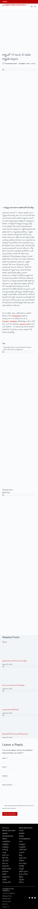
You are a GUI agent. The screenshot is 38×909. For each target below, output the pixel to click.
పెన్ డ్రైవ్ (21, 868)
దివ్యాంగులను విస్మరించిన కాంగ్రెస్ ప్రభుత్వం (13, 685)
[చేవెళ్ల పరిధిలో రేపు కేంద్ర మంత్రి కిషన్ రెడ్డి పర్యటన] (19, 723)
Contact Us (5, 907)
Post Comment (10, 813)
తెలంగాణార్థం (23, 863)
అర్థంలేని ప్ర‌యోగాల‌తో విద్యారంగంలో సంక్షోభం (14, 660)
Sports (4, 838)
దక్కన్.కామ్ (5, 865)
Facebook (13, 321)
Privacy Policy (6, 901)
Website (4, 775)
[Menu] (31, 6)
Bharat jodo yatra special (8, 832)
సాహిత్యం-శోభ (6, 882)
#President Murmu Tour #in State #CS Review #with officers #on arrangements (17, 348)
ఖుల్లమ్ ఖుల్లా (22, 857)
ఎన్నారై (4, 852)
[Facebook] (29, 897)
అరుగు (21, 841)
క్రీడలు (21, 855)
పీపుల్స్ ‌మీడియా (6, 868)
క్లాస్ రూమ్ (5, 857)
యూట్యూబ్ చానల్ (24, 324)
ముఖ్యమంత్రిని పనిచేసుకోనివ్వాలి (10, 709)
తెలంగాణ (33, 63)
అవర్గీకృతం (5, 844)
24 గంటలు (5, 827)
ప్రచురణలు (5, 871)
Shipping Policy (7, 896)
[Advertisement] (19, 29)
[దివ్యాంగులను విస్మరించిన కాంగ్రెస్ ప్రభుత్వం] (19, 674)
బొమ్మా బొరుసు (23, 874)
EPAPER (5, 2)
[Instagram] (35, 897)
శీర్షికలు (21, 876)
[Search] (35, 6)
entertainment (7, 836)
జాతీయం (21, 860)
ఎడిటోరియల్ (22, 849)
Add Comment (7, 784)
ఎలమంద (21, 852)
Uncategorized (24, 838)
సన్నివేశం (21, 879)
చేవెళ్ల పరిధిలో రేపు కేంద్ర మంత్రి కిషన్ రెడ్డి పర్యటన (15, 733)
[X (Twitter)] (32, 897)
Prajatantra (16, 315)
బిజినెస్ (4, 874)
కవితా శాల (5, 855)
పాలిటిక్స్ (21, 865)
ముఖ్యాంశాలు (6, 876)
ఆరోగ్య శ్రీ (5, 849)
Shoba (21, 836)
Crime (21, 830)
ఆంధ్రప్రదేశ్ (22, 846)
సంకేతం (4, 879)
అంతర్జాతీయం (6, 841)
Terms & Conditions (8, 893)
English (21, 833)
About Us (5, 904)
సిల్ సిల (21, 882)
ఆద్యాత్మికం (22, 844)
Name (4, 758)
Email (4, 767)
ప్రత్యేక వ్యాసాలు (23, 871)
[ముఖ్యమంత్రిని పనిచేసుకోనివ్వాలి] (19, 699)
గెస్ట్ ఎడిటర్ (5, 860)
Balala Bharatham (25, 827)
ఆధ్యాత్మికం (5, 846)
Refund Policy (6, 898)
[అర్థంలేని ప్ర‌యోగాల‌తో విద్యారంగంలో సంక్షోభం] (19, 650)
